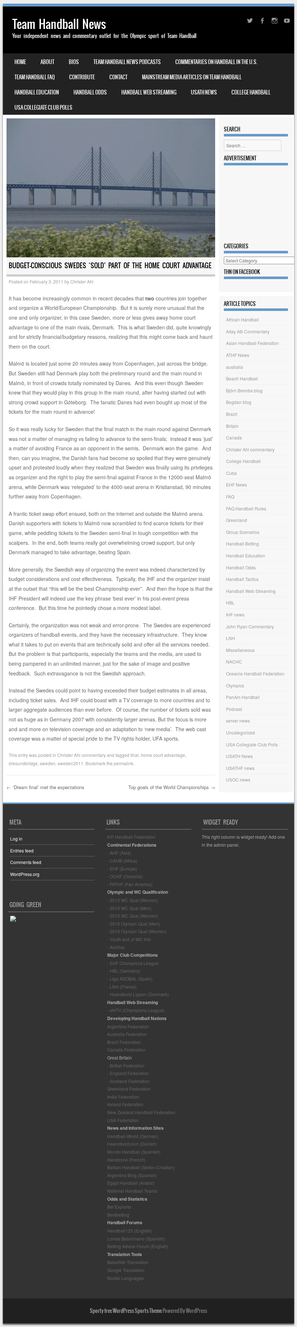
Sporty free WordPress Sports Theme (126, 1311)
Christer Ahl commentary (81, 755)
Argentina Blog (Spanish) (132, 1175)
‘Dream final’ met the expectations (45, 787)
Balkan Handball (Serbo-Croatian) (141, 1167)
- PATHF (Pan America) (129, 884)
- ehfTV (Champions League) (135, 1010)
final (134, 755)
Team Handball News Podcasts (127, 62)
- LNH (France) (122, 986)
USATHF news (240, 768)
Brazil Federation (124, 1042)
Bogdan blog (238, 402)
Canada (234, 437)
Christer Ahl (81, 281)
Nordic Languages (125, 1278)
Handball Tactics (242, 579)
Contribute (82, 77)
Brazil (231, 414)
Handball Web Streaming (148, 92)
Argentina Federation (128, 1026)
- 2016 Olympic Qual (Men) (133, 924)
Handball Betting (242, 543)
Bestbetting (118, 1215)
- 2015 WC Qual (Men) (129, 908)
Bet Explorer (119, 1207)
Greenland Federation (129, 1089)
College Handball (251, 92)
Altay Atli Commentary (247, 331)
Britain (232, 426)
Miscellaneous (240, 650)
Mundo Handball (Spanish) (133, 1152)
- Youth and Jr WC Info (129, 939)
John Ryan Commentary (250, 626)
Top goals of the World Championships (171, 787)
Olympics (235, 685)
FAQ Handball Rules (246, 508)
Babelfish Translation (127, 1262)
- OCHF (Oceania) (125, 876)
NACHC (234, 661)
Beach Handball (242, 378)
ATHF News (237, 355)
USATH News (204, 92)
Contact (118, 77)
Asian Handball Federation (252, 343)
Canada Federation (126, 1049)
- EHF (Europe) (122, 868)
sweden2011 (70, 763)
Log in (16, 838)
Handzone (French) (126, 1160)
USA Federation (123, 1120)
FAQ (230, 496)
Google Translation (126, 1270)
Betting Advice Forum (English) (137, 1246)
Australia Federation (127, 1034)
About (47, 62)
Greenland (236, 520)
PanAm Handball (243, 697)
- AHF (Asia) (119, 853)
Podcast (234, 709)
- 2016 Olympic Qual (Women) (137, 931)
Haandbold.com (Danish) (132, 1144)
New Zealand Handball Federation (141, 1112)
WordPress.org (24, 874)
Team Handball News (59, 24)
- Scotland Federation (128, 1081)
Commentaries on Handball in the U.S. (216, 62)
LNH (230, 638)
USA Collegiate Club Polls (43, 107)
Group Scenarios (242, 532)
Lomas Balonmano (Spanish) (136, 1238)
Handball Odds (90, 92)
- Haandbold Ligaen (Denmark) (138, 994)
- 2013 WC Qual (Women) (132, 900)
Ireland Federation (125, 1104)
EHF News (236, 484)
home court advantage (163, 755)
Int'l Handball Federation (131, 837)
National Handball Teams (132, 1191)
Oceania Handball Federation (255, 673)
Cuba (231, 473)
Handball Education (36, 92)
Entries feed (22, 850)
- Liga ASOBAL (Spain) (129, 979)
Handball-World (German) (132, 1136)
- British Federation (126, 1065)
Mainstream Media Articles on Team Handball (192, 77)
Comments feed (25, 862)
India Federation (123, 1097)
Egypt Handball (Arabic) (130, 1183)
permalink (123, 763)
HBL (230, 602)
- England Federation (128, 1073)
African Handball (242, 319)
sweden (47, 763)
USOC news (238, 779)
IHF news (235, 614)
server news (238, 720)
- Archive (116, 947)
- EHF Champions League (133, 963)
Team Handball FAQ (34, 77)
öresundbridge (23, 763)
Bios (74, 62)
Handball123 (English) (129, 1230)
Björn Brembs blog (244, 390)
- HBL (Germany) (124, 971)
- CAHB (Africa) (122, 861)
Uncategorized (240, 732)
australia (234, 367)
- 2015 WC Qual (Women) (132, 916)
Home (20, 62)
